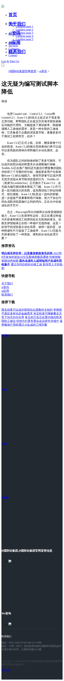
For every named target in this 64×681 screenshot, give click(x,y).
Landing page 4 (24, 36)
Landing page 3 (24, 32)
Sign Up (14, 61)
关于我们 (17, 24)
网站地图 (6, 670)
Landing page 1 (24, 26)
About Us (14, 42)
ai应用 (4, 443)
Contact (13, 55)
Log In (5, 61)
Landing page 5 (24, 39)
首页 (13, 14)
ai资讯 (14, 33)
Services (13, 45)
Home (12, 23)
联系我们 (17, 51)
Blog (11, 52)
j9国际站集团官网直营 (22, 71)
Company (14, 48)
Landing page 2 (24, 29)
